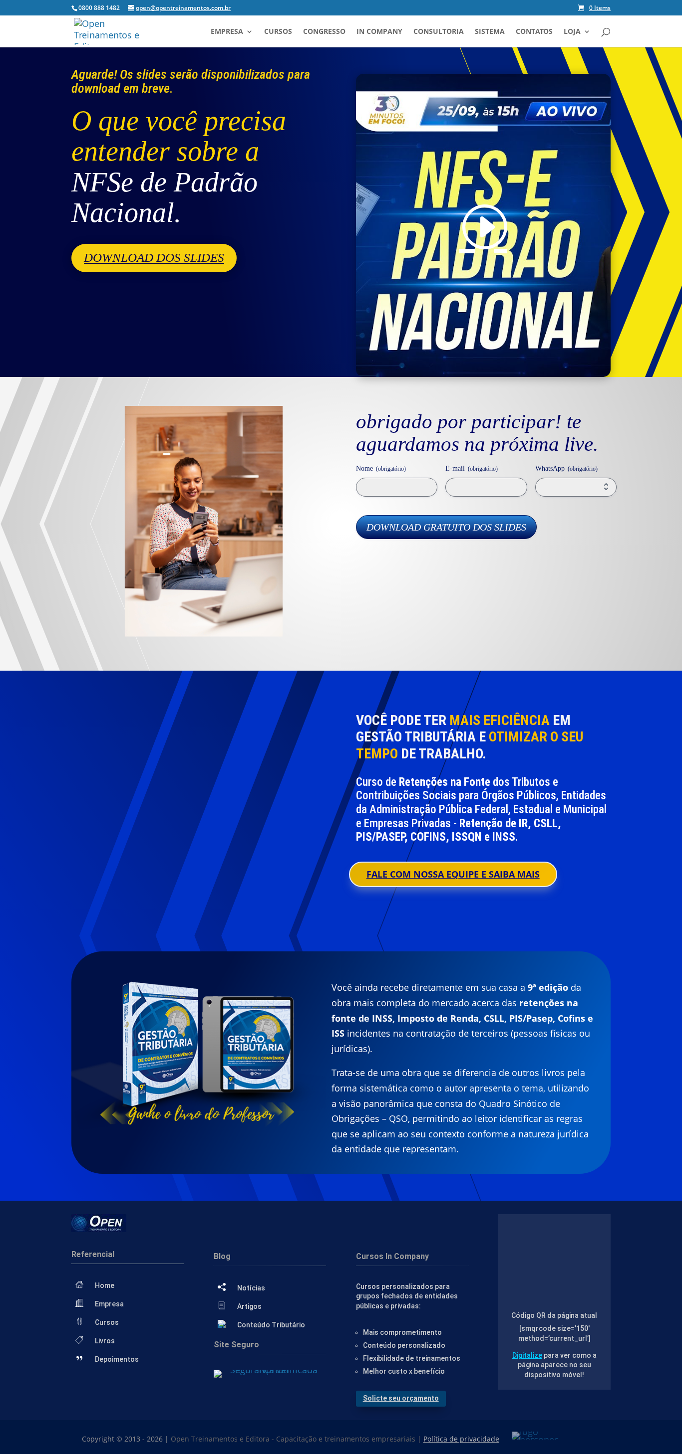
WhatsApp (566, 468)
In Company (379, 32)
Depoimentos (117, 1359)
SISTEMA (490, 32)
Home (104, 1285)
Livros (105, 1341)
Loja (572, 32)
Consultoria (438, 32)
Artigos (249, 1306)
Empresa (227, 32)
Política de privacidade (461, 1439)
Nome (381, 468)
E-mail (471, 468)
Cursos (278, 32)
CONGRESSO (324, 32)
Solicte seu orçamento (401, 1398)
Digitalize (527, 1355)
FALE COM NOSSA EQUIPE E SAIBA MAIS (453, 874)
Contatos (534, 32)
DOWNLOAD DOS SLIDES (154, 257)
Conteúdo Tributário (271, 1325)
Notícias (251, 1288)
